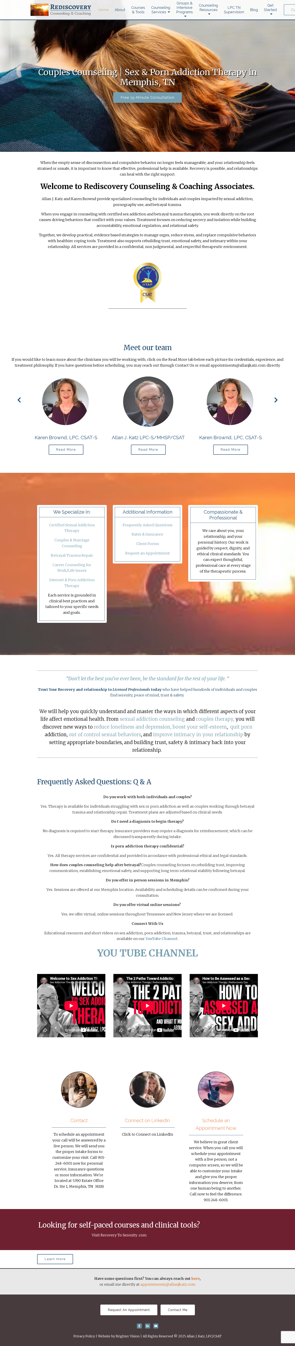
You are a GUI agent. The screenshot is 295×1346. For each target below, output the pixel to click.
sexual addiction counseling (152, 719)
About (120, 10)
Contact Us (184, 365)
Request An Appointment (129, 1310)
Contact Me (177, 1310)
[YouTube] (155, 1326)
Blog (254, 10)
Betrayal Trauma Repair (72, 555)
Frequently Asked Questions (147, 525)
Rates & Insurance (147, 534)
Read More (65, 449)
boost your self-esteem (200, 727)
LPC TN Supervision (234, 9)
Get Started (270, 7)
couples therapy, (215, 719)
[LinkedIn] (147, 1326)
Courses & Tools (138, 9)
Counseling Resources (208, 7)
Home (103, 10)
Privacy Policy (84, 1336)
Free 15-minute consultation (147, 97)
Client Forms (147, 543)
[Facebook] (139, 1326)
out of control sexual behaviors (105, 734)
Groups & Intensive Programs (184, 7)
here (195, 1278)
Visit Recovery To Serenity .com (119, 1235)
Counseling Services (160, 9)
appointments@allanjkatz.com (167, 1284)
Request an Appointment (147, 553)
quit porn (241, 727)
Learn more (55, 1259)
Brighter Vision (128, 1336)
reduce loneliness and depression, (132, 727)
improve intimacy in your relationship (198, 734)
